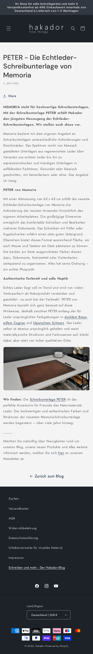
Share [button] (12, 96)
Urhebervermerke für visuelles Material (36, 548)
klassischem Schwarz (48, 322)
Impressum (16, 558)
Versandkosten (19, 508)
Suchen (14, 498)
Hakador (40, 646)
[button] (8, 28)
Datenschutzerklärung (23, 538)
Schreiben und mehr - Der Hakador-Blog (37, 567)
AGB (12, 518)
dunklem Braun (75, 317)
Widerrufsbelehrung (23, 528)
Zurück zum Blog (49, 476)
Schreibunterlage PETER (48, 399)
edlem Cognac (14, 322)
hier (61, 452)
